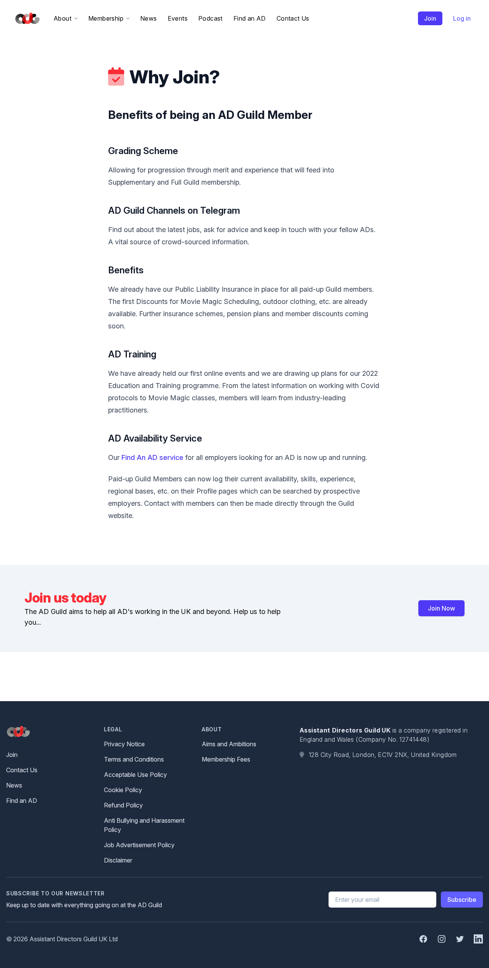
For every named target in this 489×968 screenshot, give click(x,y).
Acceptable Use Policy (135, 774)
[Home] (26, 18)
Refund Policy (123, 805)
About (62, 18)
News (148, 18)
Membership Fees (226, 759)
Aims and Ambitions (229, 744)
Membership (105, 18)
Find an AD (249, 18)
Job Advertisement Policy (139, 845)
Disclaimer (118, 860)
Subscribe (461, 899)
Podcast (210, 18)
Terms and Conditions (134, 759)
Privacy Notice (124, 744)
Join (430, 18)
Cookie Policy (123, 790)
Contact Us (293, 18)
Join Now (441, 608)
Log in (462, 18)
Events (178, 18)
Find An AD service (152, 457)
